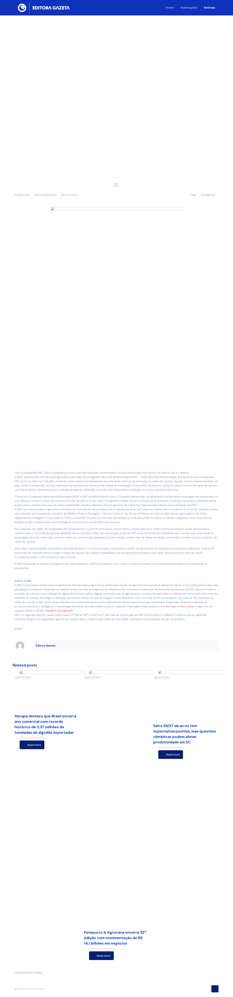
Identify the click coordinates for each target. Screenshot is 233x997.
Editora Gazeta (43, 195)
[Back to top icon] (215, 988)
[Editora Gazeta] (44, 7)
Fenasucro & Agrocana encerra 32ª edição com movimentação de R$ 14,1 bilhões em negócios (115, 938)
